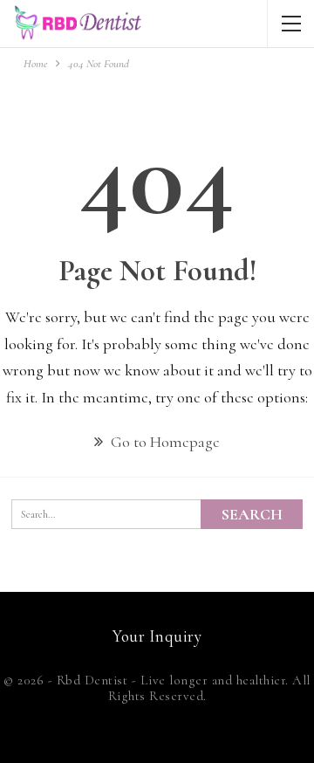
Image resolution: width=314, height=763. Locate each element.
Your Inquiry (157, 636)
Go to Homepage (163, 441)
